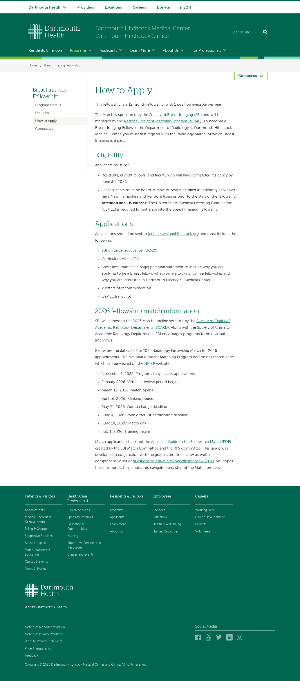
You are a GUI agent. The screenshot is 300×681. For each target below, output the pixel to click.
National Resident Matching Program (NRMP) (162, 121)
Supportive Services (38, 536)
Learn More (140, 51)
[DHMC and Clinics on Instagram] (240, 637)
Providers (85, 7)
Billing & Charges (36, 528)
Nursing (72, 536)
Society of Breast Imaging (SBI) (175, 115)
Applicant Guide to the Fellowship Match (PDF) (191, 442)
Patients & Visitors (40, 496)
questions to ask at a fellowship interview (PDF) (173, 461)
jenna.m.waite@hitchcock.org (173, 234)
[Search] (265, 32)
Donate (163, 7)
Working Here (205, 510)
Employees (162, 496)
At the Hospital (35, 543)
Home (33, 65)
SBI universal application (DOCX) (129, 251)
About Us (171, 51)
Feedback (31, 655)
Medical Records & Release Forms (38, 519)
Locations (113, 7)
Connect (159, 510)
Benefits (200, 524)
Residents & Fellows (46, 51)
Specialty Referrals (80, 517)
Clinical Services (78, 510)
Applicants (108, 51)
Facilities (42, 113)
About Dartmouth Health (46, 607)
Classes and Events (80, 554)
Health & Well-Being (167, 524)
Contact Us (44, 129)
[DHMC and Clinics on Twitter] (220, 637)
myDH (185, 7)
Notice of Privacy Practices (44, 634)
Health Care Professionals (78, 498)
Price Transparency (38, 648)
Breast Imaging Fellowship (62, 65)
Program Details (48, 105)
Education (160, 517)
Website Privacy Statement (43, 641)
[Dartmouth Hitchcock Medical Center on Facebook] (199, 637)
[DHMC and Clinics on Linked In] (230, 637)
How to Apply (46, 121)
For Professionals (206, 51)
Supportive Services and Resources (84, 545)
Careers (139, 7)
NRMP (149, 364)
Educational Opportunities (77, 526)
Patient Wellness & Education (37, 552)
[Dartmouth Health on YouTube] (209, 637)
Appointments (35, 510)
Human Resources (166, 531)
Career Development (210, 517)
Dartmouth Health (44, 7)
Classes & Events (36, 561)
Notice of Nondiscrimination (45, 627)
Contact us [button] (247, 76)
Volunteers (202, 531)
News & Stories (35, 568)
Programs (78, 51)
